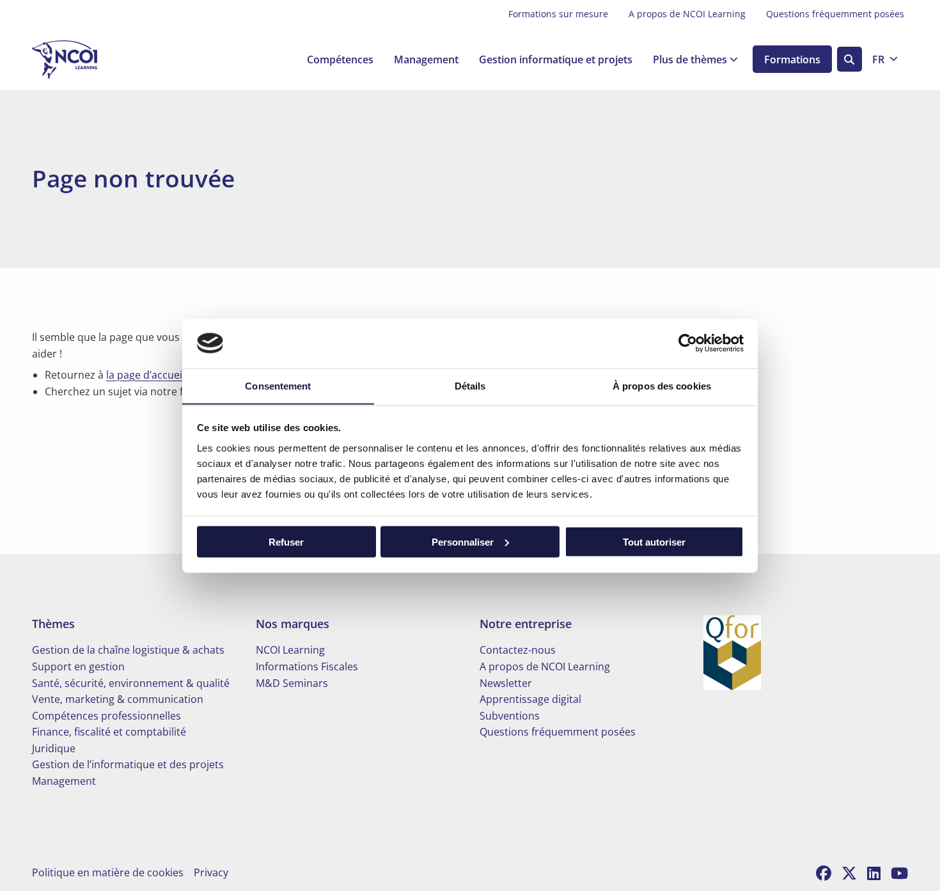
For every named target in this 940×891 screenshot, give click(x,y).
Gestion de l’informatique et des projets (128, 764)
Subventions (510, 716)
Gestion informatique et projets (555, 59)
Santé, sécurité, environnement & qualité (131, 683)
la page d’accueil (145, 375)
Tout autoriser (654, 541)
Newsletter (506, 683)
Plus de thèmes (690, 59)
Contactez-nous (518, 650)
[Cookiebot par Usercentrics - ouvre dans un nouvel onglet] (688, 342)
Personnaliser (463, 541)
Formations (792, 59)
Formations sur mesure (558, 14)
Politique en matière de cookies (108, 872)
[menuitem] (558, 14)
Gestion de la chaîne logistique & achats (128, 650)
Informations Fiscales (307, 666)
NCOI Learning (290, 650)
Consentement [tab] (278, 385)
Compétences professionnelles (106, 716)
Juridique (53, 748)
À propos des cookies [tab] (662, 385)
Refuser (286, 541)
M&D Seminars (292, 683)
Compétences (340, 59)
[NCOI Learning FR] (96, 59)
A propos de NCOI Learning (687, 14)
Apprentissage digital (530, 699)
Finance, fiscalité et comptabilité (109, 732)
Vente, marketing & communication (117, 699)
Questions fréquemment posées (835, 14)
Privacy (211, 872)
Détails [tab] (470, 385)
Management (426, 59)
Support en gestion (78, 666)
